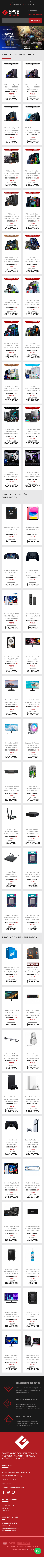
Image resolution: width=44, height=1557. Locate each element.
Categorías (32, 11)
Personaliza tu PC (35, 14)
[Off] (33, 964)
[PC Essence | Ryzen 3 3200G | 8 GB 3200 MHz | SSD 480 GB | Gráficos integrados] (11, 70)
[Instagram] (13, 1493)
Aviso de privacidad (9, 1523)
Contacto (5, 1510)
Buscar (37, 21)
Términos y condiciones (11, 1528)
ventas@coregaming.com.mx (16, 2)
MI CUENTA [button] (28, 4)
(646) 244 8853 (32, 2)
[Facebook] (3, 1493)
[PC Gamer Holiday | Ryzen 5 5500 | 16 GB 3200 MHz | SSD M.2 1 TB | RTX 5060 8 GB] (32, 199)
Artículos (16, 4)
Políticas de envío (9, 1531)
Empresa (5, 1508)
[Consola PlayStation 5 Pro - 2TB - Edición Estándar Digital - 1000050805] (32, 1125)
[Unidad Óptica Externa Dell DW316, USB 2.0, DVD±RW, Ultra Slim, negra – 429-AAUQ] (11, 857)
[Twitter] (8, 1493)
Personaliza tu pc (9, 1505)
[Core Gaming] (10, 12)
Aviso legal (6, 1526)
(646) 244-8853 (7, 1483)
